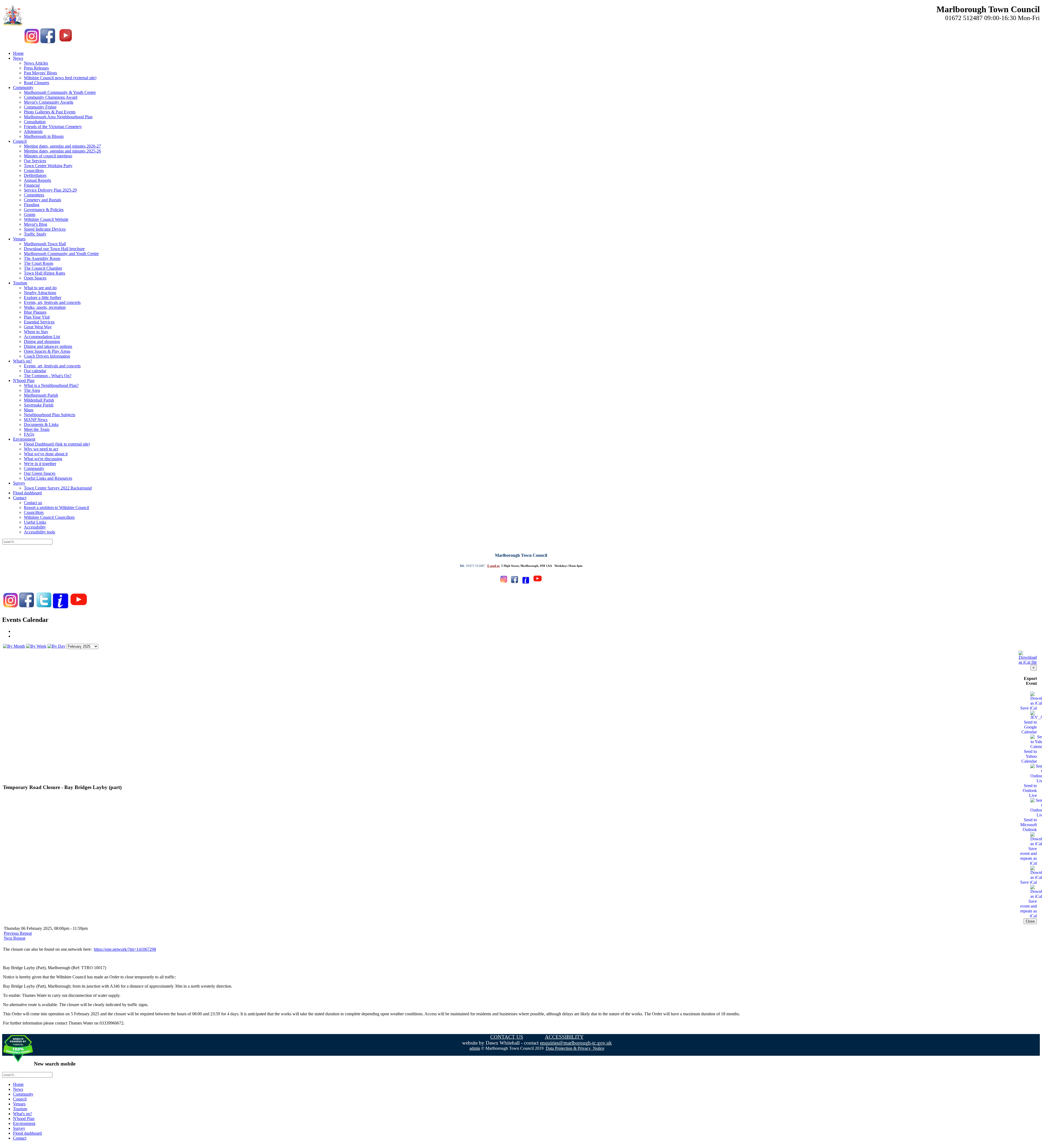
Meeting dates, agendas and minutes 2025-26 (62, 151)
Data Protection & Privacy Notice (575, 1048)
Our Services (35, 160)
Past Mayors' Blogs (40, 73)
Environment (24, 439)
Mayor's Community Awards (48, 102)
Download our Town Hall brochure (54, 248)
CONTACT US (506, 1037)
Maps (28, 410)
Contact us (33, 502)
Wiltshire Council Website (46, 219)
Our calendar (35, 370)
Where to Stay (36, 331)
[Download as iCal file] (1028, 656)
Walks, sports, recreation (45, 307)
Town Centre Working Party (48, 165)
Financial (32, 185)
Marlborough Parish (41, 395)
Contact (19, 497)
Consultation (35, 121)
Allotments (33, 131)
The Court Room (38, 263)
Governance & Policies (43, 209)
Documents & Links (41, 424)
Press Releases (36, 68)
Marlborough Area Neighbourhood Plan (58, 116)
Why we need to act (41, 449)
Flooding (31, 204)
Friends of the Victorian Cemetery (53, 126)
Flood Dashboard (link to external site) (57, 444)
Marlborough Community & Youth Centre (60, 92)
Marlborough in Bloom (43, 136)
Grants (29, 214)
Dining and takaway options (48, 346)
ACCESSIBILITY (564, 1037)
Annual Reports (37, 180)
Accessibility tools (39, 532)
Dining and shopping (42, 341)
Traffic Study (35, 234)
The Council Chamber (43, 268)
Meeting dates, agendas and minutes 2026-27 (62, 146)
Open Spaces (35, 278)
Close (1030, 921)
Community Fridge (40, 107)
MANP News (35, 419)
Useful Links (35, 522)
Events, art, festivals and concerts (52, 302)
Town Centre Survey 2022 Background (58, 488)
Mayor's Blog (35, 224)
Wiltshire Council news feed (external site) (60, 77)
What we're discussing (43, 458)
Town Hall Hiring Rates (44, 273)
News (18, 58)
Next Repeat (14, 938)
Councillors (34, 170)
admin (474, 1048)
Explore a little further (42, 297)
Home (18, 53)
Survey (19, 483)
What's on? (22, 361)
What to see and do (40, 287)
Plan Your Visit (37, 317)
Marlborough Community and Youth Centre (61, 253)
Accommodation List (42, 336)
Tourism (20, 283)
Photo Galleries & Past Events (49, 112)
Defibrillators (35, 175)
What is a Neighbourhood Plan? (51, 385)
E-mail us (493, 565)
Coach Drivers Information (47, 356)
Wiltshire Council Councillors (49, 517)
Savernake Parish (38, 405)
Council (20, 141)
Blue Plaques (35, 312)
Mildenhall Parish (39, 400)
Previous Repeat (18, 933)
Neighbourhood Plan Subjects (49, 414)
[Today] (56, 646)
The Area (32, 390)
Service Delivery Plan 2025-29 (50, 190)
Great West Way (38, 327)
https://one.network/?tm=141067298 (125, 949)
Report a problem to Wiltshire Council (56, 507)
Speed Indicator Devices (45, 229)
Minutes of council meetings (48, 156)
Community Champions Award (50, 97)
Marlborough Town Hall (45, 243)
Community (23, 87)
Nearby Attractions (40, 292)
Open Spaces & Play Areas (47, 351)
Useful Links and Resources (48, 478)
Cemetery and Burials (42, 200)
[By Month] (14, 646)
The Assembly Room (42, 258)
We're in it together (40, 463)
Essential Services (39, 322)
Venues (19, 239)
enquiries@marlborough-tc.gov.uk (576, 1043)
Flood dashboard (27, 493)
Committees (34, 195)
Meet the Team (36, 429)
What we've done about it (46, 453)
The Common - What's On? (47, 375)
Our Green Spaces (39, 473)
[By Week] (36, 646)
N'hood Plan (23, 380)
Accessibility (35, 527)
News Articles (36, 63)
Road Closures (36, 82)
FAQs (29, 434)
